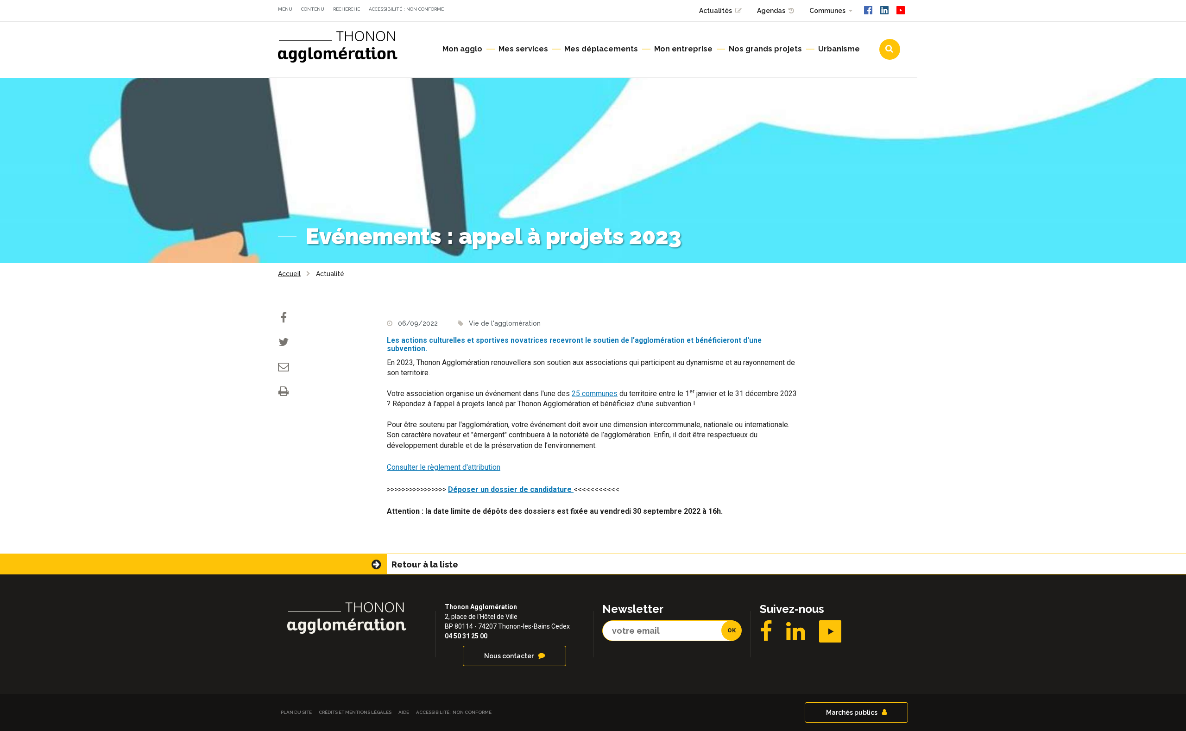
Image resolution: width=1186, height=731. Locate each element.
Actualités (715, 10)
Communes (827, 10)
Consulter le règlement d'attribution (443, 467)
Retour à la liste (424, 564)
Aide (403, 712)
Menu (285, 9)
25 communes (595, 393)
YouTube (830, 631)
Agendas (771, 10)
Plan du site (296, 712)
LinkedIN (795, 631)
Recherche (346, 9)
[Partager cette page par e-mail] (283, 367)
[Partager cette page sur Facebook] (283, 318)
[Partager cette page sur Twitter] (283, 343)
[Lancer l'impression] (283, 392)
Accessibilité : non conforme (406, 9)
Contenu (312, 9)
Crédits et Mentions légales (355, 712)
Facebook (766, 631)
